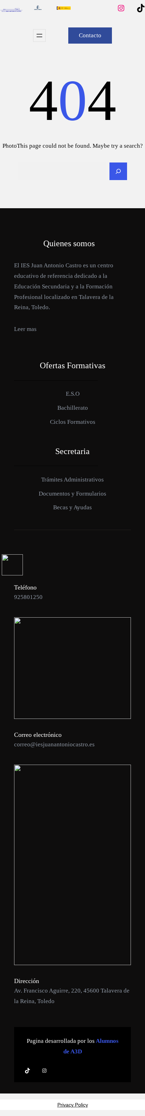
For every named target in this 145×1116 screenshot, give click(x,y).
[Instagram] (132, 264)
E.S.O (73, 905)
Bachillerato (72, 919)
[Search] (118, 682)
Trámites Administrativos (72, 991)
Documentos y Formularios (72, 1005)
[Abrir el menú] (39, 547)
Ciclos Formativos (72, 933)
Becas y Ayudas (72, 1019)
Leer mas (25, 840)
